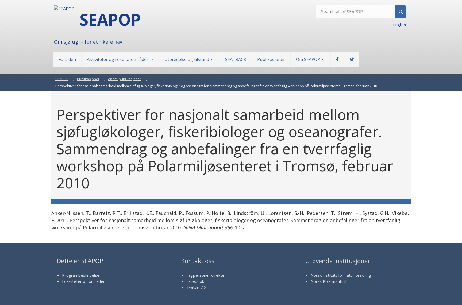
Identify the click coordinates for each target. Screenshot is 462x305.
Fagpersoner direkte (205, 275)
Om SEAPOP (308, 59)
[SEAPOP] (64, 8)
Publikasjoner (271, 59)
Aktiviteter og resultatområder (117, 59)
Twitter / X (196, 287)
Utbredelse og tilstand (186, 59)
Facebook (195, 281)
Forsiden (67, 59)
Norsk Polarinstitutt (329, 281)
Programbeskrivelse (80, 275)
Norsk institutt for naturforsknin (340, 275)
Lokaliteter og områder (83, 281)
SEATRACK (235, 59)
